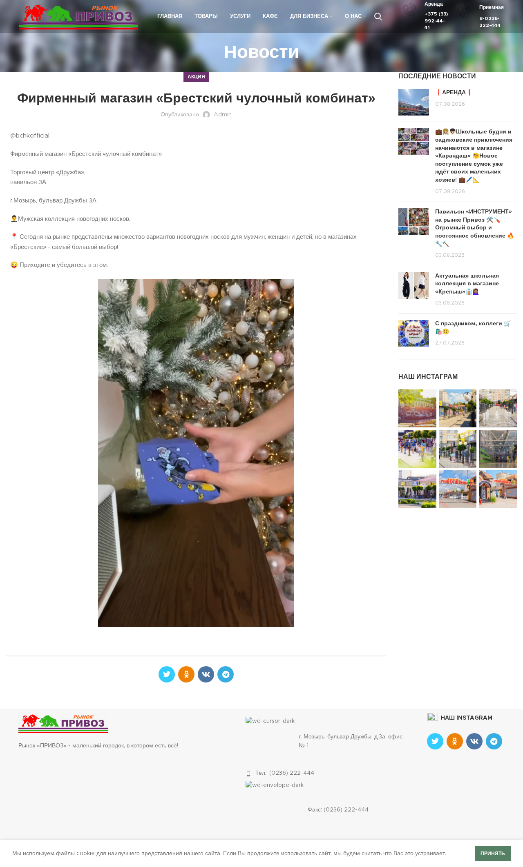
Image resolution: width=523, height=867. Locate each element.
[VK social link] (206, 674)
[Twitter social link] (167, 674)
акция (196, 76)
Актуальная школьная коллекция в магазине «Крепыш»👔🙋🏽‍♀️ (467, 284)
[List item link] (327, 773)
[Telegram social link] (225, 674)
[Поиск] (378, 17)
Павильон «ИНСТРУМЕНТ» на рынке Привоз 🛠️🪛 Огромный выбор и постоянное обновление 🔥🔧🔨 (474, 228)
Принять (493, 853)
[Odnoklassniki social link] (186, 674)
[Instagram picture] (417, 408)
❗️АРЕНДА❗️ (454, 93)
